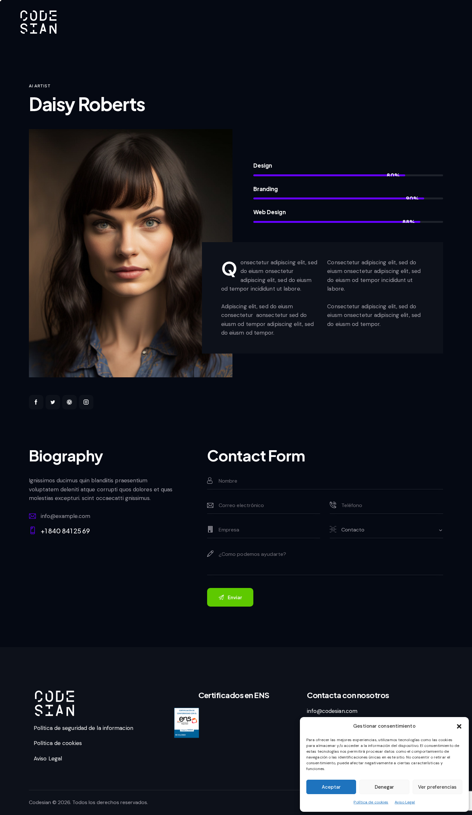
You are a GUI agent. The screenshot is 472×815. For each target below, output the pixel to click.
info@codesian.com (332, 710)
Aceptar (331, 787)
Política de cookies (371, 802)
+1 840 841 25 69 (65, 531)
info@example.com (66, 516)
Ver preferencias (437, 787)
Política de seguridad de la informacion (83, 728)
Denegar (384, 787)
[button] (459, 726)
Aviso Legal (405, 802)
